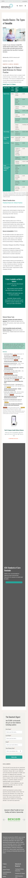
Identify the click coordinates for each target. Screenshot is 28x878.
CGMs (4, 867)
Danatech (7, 6)
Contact (10, 1)
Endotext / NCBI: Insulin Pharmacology (11, 405)
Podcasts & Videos (20, 873)
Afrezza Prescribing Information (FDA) (11, 367)
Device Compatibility (8, 231)
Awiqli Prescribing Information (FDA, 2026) (12, 396)
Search (21, 5)
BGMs (4, 876)
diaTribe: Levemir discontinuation (10, 388)
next (24, 820)
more (4, 852)
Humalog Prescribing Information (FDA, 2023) (13, 361)
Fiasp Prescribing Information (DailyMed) (12, 356)
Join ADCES (24, 1)
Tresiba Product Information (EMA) (11, 375)
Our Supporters (16, 1)
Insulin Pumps (6, 869)
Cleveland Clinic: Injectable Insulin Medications (13, 403)
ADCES (3, 1)
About (7, 1)
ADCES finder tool (7, 786)
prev (4, 820)
